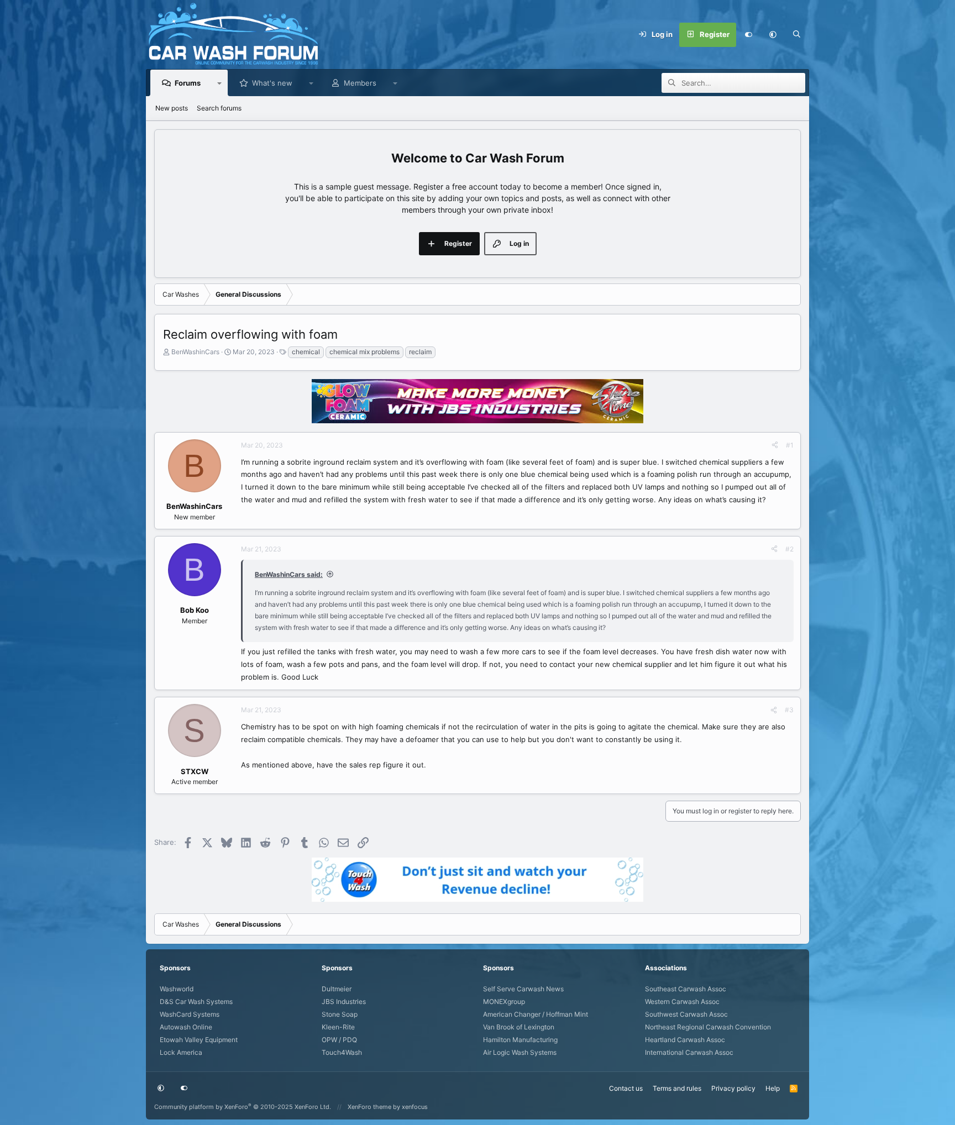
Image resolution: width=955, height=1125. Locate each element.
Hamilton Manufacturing (520, 1039)
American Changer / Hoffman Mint (535, 1014)
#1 (790, 445)
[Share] (775, 445)
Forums (188, 82)
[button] (772, 35)
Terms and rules (677, 1088)
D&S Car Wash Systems (196, 1001)
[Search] (797, 35)
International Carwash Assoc (689, 1052)
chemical (306, 352)
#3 (789, 710)
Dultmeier (336, 989)
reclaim (420, 352)
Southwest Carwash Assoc (686, 1014)
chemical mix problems (364, 352)
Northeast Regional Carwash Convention (708, 1027)
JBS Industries (344, 1001)
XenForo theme (369, 1107)
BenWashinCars (195, 352)
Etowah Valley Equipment (199, 1039)
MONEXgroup (504, 1001)
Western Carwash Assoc (682, 1001)
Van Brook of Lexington (518, 1027)
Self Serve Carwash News (523, 989)
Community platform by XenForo (242, 1107)
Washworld (176, 989)
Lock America (181, 1052)
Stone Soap (340, 1014)
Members (360, 82)
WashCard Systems (189, 1014)
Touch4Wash (342, 1052)
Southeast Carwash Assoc (685, 989)
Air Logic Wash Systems (520, 1052)
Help (772, 1088)
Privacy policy (733, 1088)
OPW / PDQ (339, 1039)
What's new (272, 82)
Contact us (626, 1088)
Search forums (219, 108)
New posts (171, 108)
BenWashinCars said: (289, 574)
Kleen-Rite (338, 1027)
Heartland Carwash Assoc (685, 1039)
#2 (789, 549)
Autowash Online (186, 1027)
